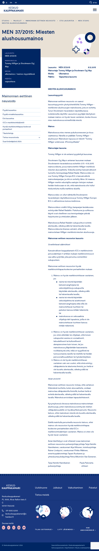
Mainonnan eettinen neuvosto (41, 21)
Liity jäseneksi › (66, 529)
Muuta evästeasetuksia (83, 548)
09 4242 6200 (12, 510)
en (11, 2)
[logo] (14, 9)
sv (16, 2)
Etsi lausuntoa (67, 21)
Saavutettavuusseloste (59, 545)
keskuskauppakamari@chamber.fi (15, 515)
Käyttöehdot (69, 548)
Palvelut (17, 21)
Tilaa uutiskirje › (44, 529)
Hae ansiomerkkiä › (88, 529)
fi (6, 2)
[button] (93, 2)
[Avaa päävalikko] (95, 9)
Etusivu (5, 21)
